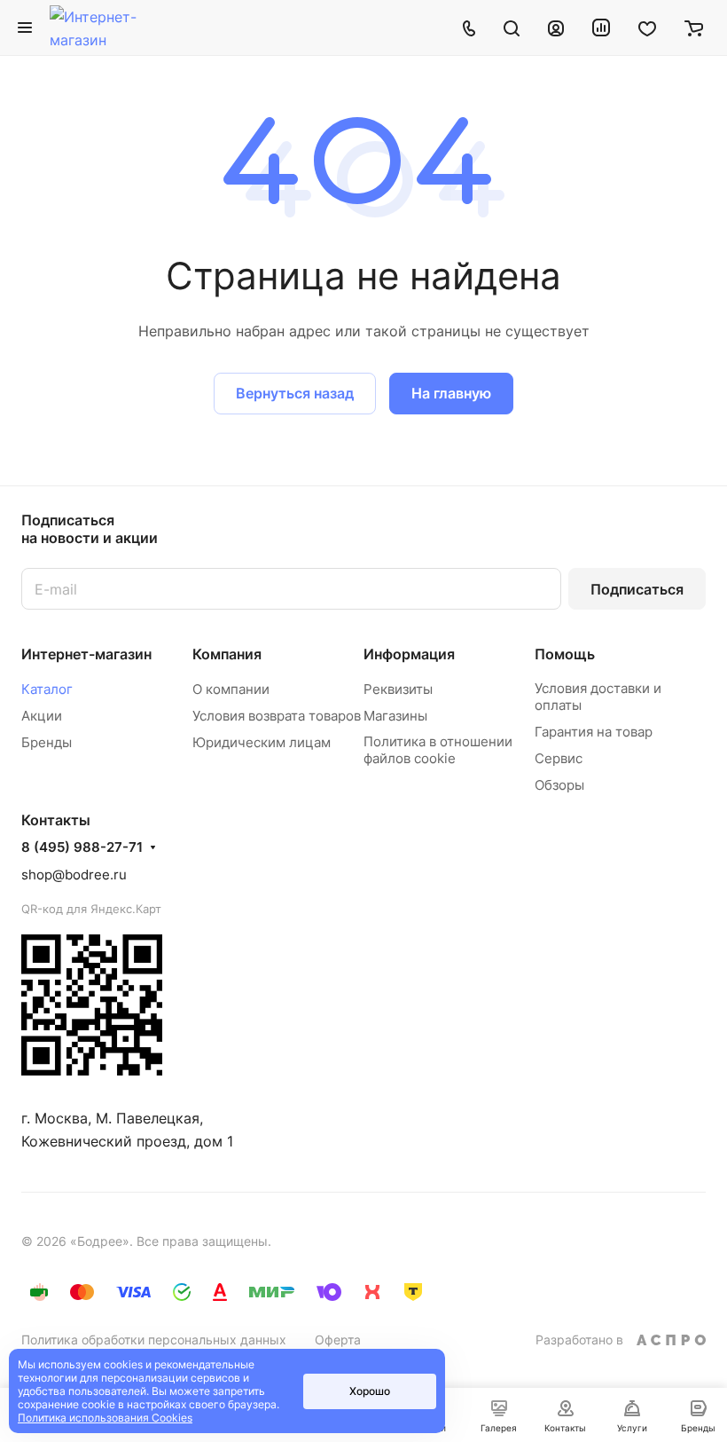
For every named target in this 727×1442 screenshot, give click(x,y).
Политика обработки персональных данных (153, 1339)
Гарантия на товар (594, 731)
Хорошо (369, 1391)
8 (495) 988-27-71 (82, 847)
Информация (409, 654)
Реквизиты (398, 689)
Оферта (338, 1339)
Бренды (46, 742)
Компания (227, 654)
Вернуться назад (295, 393)
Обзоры (559, 784)
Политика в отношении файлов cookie (438, 750)
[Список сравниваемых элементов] (601, 27)
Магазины (395, 715)
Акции (41, 715)
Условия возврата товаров (276, 715)
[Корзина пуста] (693, 27)
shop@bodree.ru (74, 874)
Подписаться (637, 589)
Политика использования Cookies (105, 1417)
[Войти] (556, 27)
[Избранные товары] (647, 27)
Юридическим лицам (261, 742)
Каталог (47, 689)
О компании (231, 689)
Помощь (565, 654)
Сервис (558, 758)
